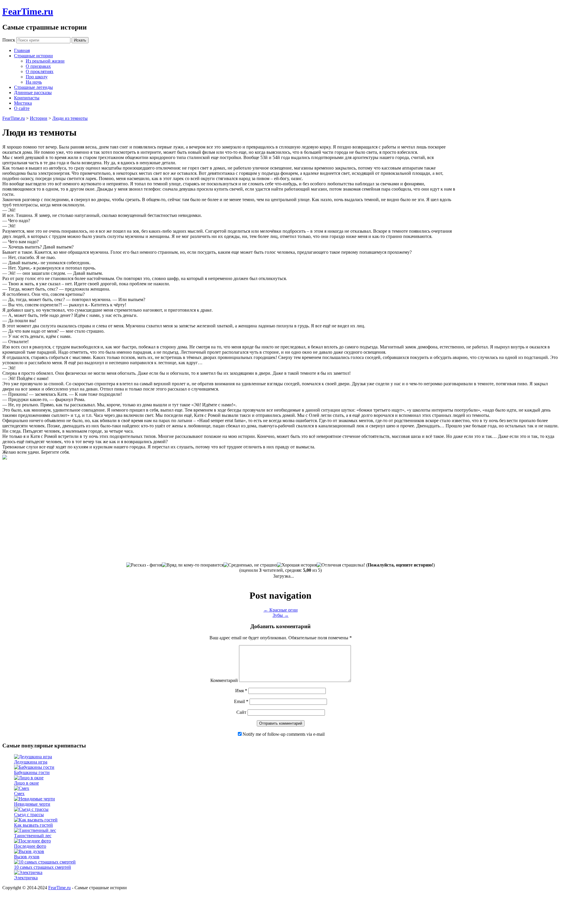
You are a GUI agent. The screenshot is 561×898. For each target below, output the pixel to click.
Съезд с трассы (29, 814)
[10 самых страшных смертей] (45, 861)
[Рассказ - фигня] (144, 565)
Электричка (26, 877)
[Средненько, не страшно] (250, 565)
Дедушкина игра (30, 761)
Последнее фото (30, 846)
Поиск (8, 39)
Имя (241, 690)
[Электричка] (28, 872)
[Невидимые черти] (34, 798)
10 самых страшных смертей (42, 867)
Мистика (23, 103)
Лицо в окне (26, 782)
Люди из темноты (70, 118)
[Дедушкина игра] (33, 756)
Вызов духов (26, 856)
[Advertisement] (509, 188)
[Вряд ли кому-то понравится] (193, 565)
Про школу (37, 76)
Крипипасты (26, 97)
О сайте (22, 108)
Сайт (241, 712)
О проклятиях (39, 71)
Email (241, 701)
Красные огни (281, 609)
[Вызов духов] (29, 851)
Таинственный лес (32, 835)
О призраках (38, 66)
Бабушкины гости (32, 772)
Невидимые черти (32, 804)
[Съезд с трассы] (31, 809)
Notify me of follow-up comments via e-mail (284, 734)
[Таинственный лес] (35, 830)
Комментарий (224, 680)
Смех (19, 793)
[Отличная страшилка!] (341, 565)
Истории (38, 118)
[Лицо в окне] (29, 777)
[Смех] (21, 788)
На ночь (34, 82)
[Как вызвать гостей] (36, 819)
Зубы (281, 615)
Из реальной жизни (45, 60)
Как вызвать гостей (33, 825)
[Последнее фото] (32, 840)
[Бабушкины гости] (34, 767)
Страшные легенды (33, 87)
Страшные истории (33, 55)
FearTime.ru (27, 11)
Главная (22, 50)
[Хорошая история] (297, 565)
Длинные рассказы (33, 92)
